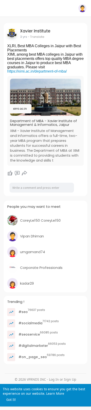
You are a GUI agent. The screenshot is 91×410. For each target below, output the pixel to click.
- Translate (36, 37)
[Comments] (17, 173)
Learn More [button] (55, 393)
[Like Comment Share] (17, 173)
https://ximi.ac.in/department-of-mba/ (37, 71)
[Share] (24, 173)
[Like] (10, 173)
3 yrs (23, 37)
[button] (82, 8)
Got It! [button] (11, 399)
